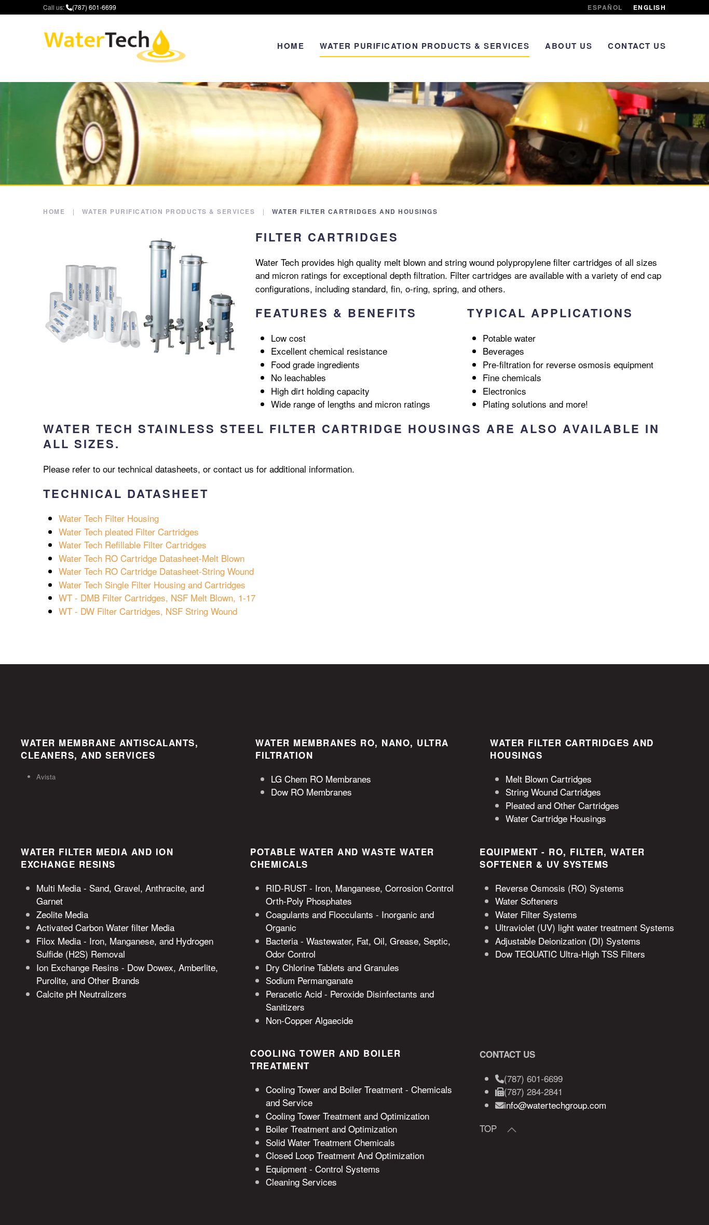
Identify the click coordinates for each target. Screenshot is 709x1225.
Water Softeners (526, 900)
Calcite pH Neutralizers (81, 993)
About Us (568, 45)
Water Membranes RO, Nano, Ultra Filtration (352, 748)
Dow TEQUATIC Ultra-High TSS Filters (570, 953)
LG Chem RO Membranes (321, 778)
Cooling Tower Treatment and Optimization (347, 1115)
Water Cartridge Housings (556, 818)
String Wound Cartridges (553, 791)
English (649, 7)
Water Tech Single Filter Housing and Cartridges (152, 584)
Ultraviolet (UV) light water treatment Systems (584, 927)
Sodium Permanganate (309, 980)
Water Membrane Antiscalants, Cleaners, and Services (109, 748)
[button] (512, 1130)
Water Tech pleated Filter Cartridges (129, 531)
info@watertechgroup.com (555, 1104)
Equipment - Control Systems (323, 1168)
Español (605, 7)
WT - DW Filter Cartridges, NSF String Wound (148, 610)
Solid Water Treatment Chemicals (330, 1142)
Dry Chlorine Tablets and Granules (332, 967)
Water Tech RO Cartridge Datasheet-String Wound (156, 570)
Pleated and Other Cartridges (562, 805)
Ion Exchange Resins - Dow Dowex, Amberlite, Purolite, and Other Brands (127, 974)
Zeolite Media (62, 914)
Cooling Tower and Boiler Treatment (325, 1059)
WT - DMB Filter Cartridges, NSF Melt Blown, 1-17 (157, 597)
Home (290, 45)
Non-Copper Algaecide (309, 1020)
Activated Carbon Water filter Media (105, 927)
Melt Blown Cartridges (549, 778)
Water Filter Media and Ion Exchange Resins (97, 857)
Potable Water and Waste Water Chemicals (342, 857)
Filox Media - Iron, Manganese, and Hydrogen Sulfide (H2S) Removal (124, 947)
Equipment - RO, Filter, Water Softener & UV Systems (562, 857)
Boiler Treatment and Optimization (331, 1128)
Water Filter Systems (536, 914)
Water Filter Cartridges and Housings (572, 748)
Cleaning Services (301, 1181)
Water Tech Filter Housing (109, 517)
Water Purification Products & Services (424, 45)
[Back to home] (114, 46)
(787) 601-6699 (94, 7)
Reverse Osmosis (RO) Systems (559, 887)
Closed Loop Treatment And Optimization (345, 1155)
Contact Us (637, 45)
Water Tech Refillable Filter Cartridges (133, 544)
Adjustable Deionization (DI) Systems (567, 940)
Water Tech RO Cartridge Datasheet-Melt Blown (151, 557)
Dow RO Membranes (311, 791)
